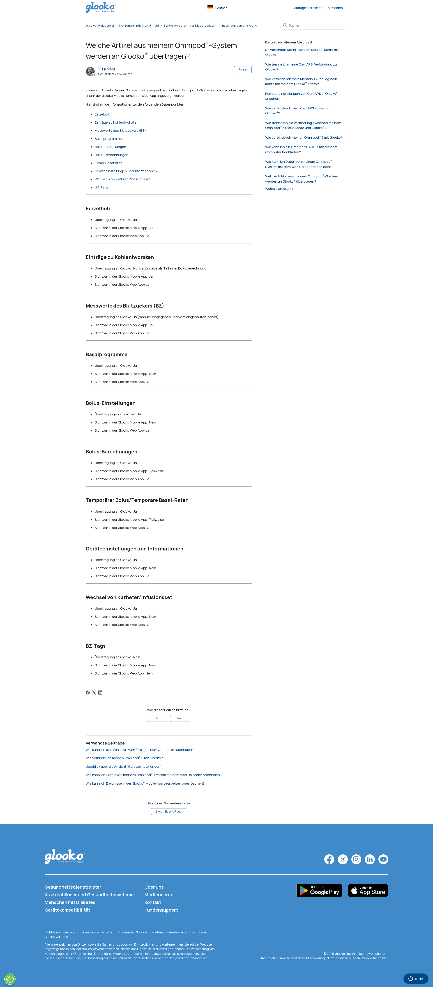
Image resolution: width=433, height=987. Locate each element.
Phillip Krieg (106, 68)
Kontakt (153, 902)
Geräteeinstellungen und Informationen (126, 171)
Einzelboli (102, 114)
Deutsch (221, 8)
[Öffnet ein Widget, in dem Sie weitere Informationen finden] (415, 979)
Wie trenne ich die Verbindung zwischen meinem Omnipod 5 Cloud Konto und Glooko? (303, 125)
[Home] (101, 11)
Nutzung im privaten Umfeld (139, 25)
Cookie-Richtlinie (374, 958)
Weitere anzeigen (279, 188)
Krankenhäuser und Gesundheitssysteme (89, 895)
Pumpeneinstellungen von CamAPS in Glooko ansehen (300, 96)
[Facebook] (88, 692)
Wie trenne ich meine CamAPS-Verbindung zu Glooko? (301, 67)
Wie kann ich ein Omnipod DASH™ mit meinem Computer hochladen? (140, 749)
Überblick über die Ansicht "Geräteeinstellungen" (123, 766)
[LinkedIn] (100, 692)
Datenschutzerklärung (308, 958)
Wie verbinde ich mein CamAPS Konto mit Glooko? (297, 111)
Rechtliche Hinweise (276, 958)
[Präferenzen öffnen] (10, 979)
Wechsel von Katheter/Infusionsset (123, 179)
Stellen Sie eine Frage (168, 811)
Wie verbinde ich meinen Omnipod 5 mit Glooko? (124, 758)
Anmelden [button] (335, 8)
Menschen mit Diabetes (70, 902)
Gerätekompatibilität (67, 910)
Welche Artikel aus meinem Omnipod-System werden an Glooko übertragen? (301, 179)
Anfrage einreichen (308, 8)
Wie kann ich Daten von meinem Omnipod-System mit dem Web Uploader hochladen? (154, 774)
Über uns (154, 887)
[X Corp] (94, 692)
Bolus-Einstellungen (110, 146)
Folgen (243, 69)
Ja (157, 718)
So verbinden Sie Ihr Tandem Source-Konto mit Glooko (302, 52)
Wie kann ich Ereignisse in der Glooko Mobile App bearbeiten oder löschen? (145, 783)
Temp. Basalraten (108, 163)
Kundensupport (161, 910)
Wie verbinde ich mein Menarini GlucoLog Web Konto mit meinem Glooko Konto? (301, 81)
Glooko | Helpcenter (100, 25)
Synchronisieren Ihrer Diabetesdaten (190, 25)
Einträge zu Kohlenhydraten (116, 122)
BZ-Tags (101, 187)
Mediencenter (160, 895)
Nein (180, 718)
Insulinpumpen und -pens (239, 25)
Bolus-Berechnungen (111, 154)
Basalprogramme (108, 138)
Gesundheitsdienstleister (73, 887)
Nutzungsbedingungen (344, 958)
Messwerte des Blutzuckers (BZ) (120, 130)
